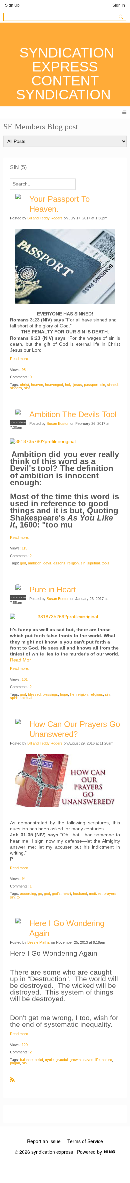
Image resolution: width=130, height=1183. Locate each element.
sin (102, 385)
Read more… (21, 359)
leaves (88, 1060)
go (40, 893)
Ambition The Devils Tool (72, 414)
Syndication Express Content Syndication (65, 73)
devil (47, 563)
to (18, 897)
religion (73, 563)
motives (95, 893)
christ (24, 385)
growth (75, 1060)
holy (68, 385)
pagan (15, 1063)
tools (105, 563)
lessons (59, 563)
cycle (49, 1060)
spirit (14, 698)
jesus (77, 385)
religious (96, 694)
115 (24, 548)
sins (27, 388)
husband (80, 893)
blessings (50, 694)
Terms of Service (85, 1141)
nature (107, 1060)
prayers (110, 893)
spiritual (26, 698)
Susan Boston (58, 423)
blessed (34, 694)
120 (25, 1045)
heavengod (54, 385)
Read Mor (20, 659)
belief (39, 1060)
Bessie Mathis (38, 942)
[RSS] (12, 1079)
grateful (62, 1060)
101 (25, 679)
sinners (16, 388)
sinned (112, 385)
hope (64, 694)
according (28, 893)
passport (91, 385)
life (72, 694)
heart (67, 893)
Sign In (118, 5)
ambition (34, 563)
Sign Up (12, 5)
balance (26, 1060)
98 (24, 370)
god (23, 563)
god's (56, 893)
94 (24, 879)
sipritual (93, 563)
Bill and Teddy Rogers (45, 218)
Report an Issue (44, 1141)
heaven (37, 385)
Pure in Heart (52, 589)
